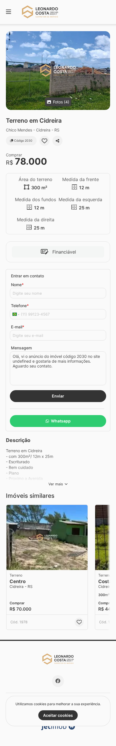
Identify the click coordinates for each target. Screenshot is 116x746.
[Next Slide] (105, 70)
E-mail (17, 326)
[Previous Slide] (10, 70)
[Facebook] (58, 681)
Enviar (58, 396)
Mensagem (21, 347)
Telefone (20, 305)
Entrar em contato (27, 275)
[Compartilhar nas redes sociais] (57, 141)
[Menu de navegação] (8, 12)
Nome (17, 284)
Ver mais (55, 484)
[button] (58, 70)
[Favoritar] (44, 141)
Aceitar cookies (58, 715)
